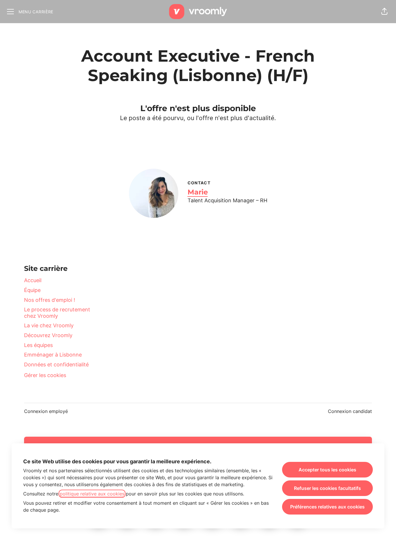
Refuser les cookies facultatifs (327, 488)
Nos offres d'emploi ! (49, 300)
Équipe (32, 290)
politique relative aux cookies (92, 494)
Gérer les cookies (45, 375)
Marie (198, 192)
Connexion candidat (350, 411)
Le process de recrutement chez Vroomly (57, 312)
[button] (384, 11)
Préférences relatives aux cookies (327, 507)
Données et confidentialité (56, 364)
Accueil (32, 280)
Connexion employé (46, 411)
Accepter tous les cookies (327, 470)
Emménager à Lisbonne (53, 355)
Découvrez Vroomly (48, 335)
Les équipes (38, 345)
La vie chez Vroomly (49, 325)
